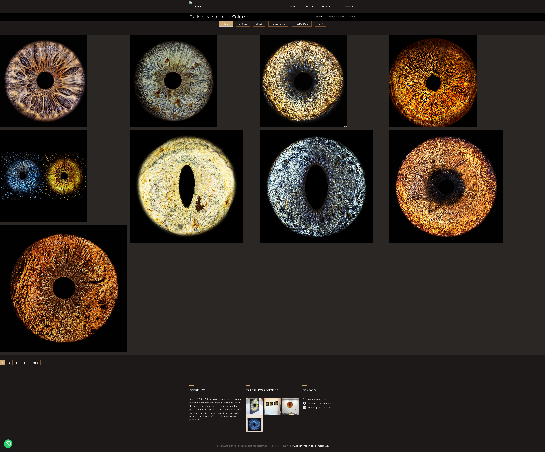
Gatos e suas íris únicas (193, 181)
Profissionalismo (63, 75)
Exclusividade (453, 75)
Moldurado (302, 24)
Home (293, 6)
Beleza (323, 75)
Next (33, 363)
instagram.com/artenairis (320, 403)
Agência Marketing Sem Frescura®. (311, 446)
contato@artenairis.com (320, 407)
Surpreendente (193, 75)
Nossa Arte (329, 6)
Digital (243, 24)
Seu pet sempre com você (453, 181)
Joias (259, 24)
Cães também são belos (63, 282)
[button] (8, 443)
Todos (226, 24)
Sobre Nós (309, 6)
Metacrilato (278, 24)
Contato (347, 6)
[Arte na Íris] (195, 6)
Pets (320, 24)
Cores (63, 170)
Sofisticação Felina (323, 181)
